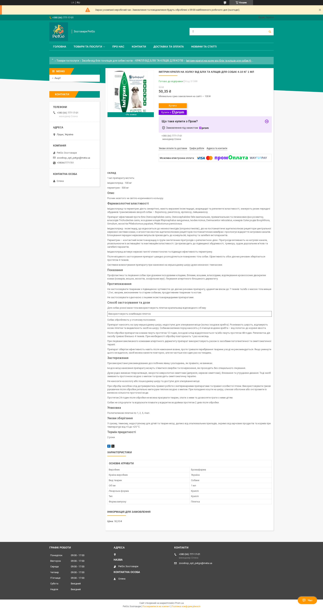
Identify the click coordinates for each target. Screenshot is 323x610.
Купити (173, 105)
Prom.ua (179, 603)
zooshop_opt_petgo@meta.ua (73, 157)
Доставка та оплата (168, 46)
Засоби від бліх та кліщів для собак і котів (107, 60)
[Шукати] (270, 31)
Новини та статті (204, 46)
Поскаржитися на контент (156, 606)
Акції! (58, 78)
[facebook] (108, 446)
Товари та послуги (88, 46)
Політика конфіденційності (186, 606)
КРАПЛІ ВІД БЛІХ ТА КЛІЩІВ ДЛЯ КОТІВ (159, 60)
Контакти (139, 46)
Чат (310, 600)
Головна (59, 46)
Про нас (118, 46)
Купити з (166, 112)
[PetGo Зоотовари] (58, 31)
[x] (112, 446)
